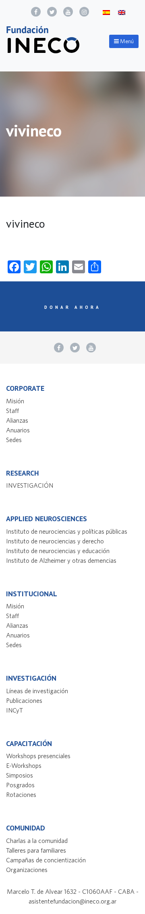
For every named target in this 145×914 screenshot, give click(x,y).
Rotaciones (21, 794)
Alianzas (17, 420)
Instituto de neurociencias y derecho (55, 541)
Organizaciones (27, 869)
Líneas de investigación (37, 690)
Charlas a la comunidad (37, 840)
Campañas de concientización (46, 860)
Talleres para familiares (36, 850)
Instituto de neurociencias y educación (58, 550)
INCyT (14, 710)
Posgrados (20, 784)
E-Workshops (23, 765)
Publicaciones (24, 700)
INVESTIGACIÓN (29, 485)
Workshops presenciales (38, 755)
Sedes (14, 439)
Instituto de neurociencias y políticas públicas (66, 531)
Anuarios (18, 430)
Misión (15, 401)
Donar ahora (72, 307)
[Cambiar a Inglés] (121, 11)
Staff (12, 410)
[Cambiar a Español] (106, 11)
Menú (126, 41)
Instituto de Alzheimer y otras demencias (61, 560)
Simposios (19, 775)
